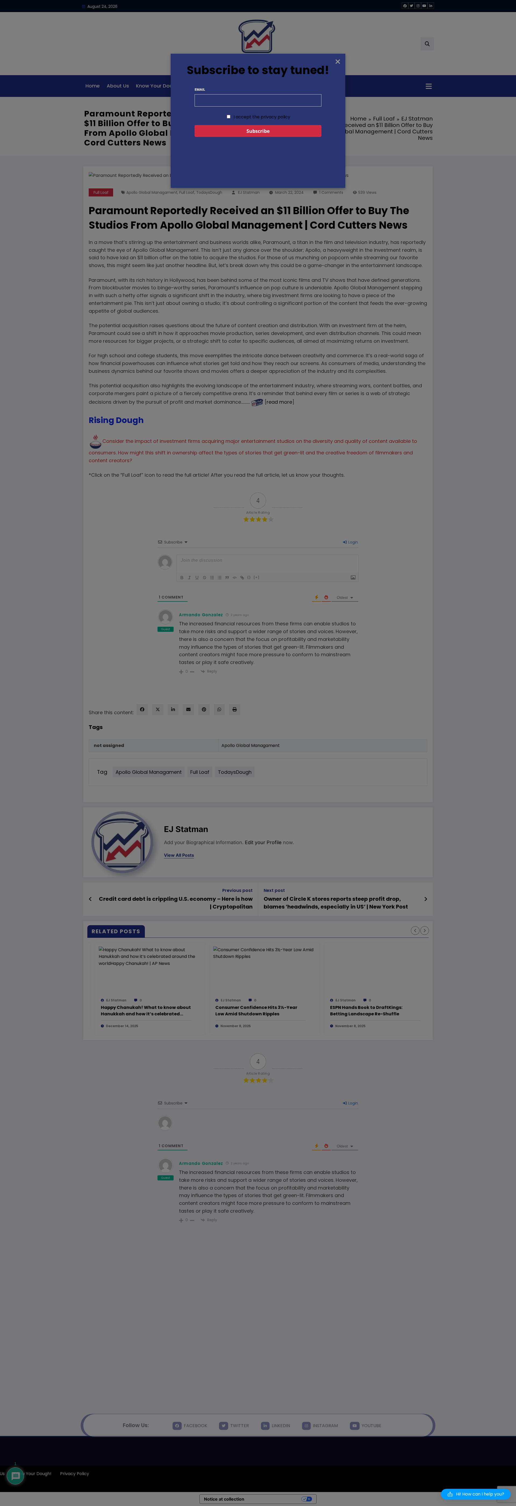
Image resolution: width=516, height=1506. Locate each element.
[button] (476, 1494)
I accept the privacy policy (261, 117)
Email (200, 89)
